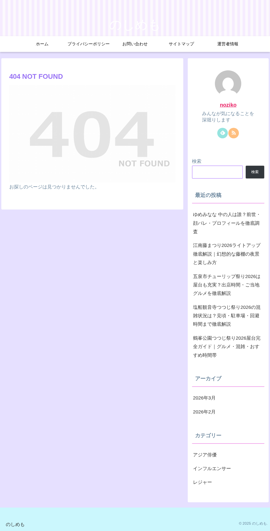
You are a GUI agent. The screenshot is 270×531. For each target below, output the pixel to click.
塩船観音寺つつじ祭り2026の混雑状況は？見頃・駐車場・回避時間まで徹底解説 (227, 316)
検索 (196, 161)
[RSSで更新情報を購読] (233, 133)
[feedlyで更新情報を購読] (222, 133)
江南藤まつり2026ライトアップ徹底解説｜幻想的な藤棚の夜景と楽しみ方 (227, 254)
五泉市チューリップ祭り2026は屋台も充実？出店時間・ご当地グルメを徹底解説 (227, 285)
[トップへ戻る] (262, 523)
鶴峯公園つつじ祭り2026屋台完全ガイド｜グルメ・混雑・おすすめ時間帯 (227, 346)
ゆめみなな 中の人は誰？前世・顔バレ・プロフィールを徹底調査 (227, 223)
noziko (228, 105)
